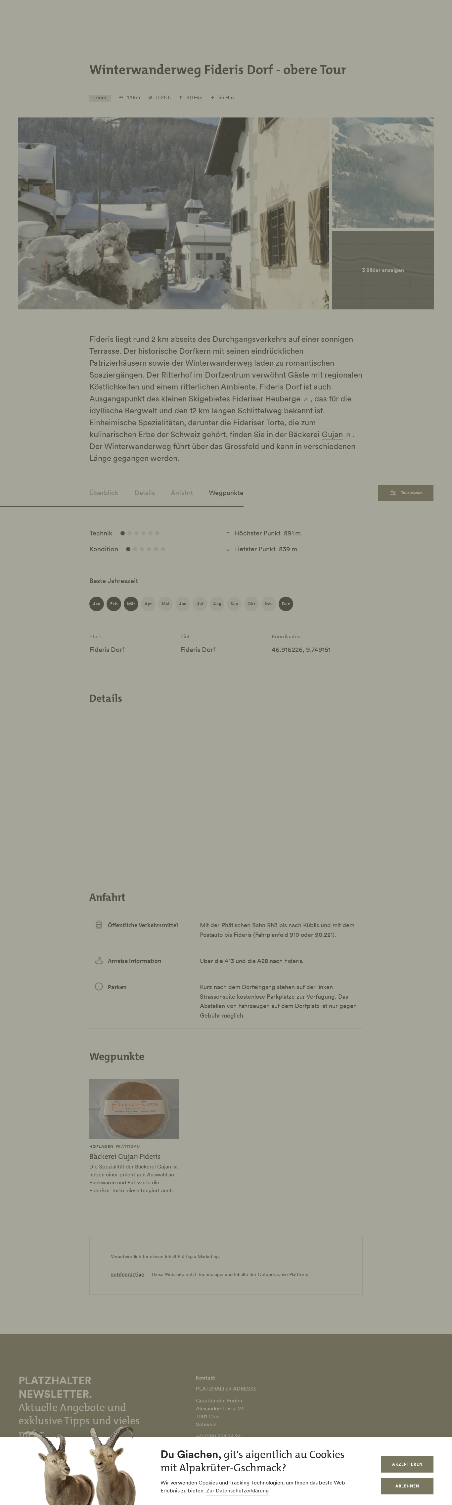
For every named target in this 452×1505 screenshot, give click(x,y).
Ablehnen (407, 1485)
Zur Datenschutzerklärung (237, 1490)
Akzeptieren (407, 1464)
